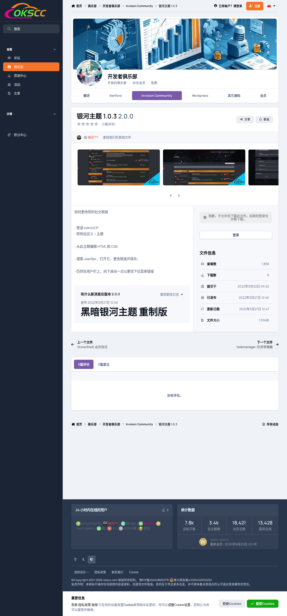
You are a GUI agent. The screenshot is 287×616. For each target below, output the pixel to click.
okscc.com (110, 580)
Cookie (133, 572)
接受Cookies (265, 603)
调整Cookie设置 (179, 605)
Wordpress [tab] (200, 95)
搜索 (17, 29)
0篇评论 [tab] (83, 364)
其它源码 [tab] (234, 95)
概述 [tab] (86, 95)
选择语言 (80, 572)
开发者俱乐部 (122, 76)
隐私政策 (100, 572)
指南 (94, 605)
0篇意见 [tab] (103, 364)
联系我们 (117, 572)
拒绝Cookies (232, 603)
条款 (74, 605)
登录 (236, 235)
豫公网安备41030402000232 (193, 580)
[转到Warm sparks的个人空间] (203, 542)
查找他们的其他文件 (117, 137)
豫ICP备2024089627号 (154, 580)
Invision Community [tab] (156, 95)
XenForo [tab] (115, 95)
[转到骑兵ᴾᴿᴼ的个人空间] (79, 137)
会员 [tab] (263, 95)
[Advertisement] (174, 464)
